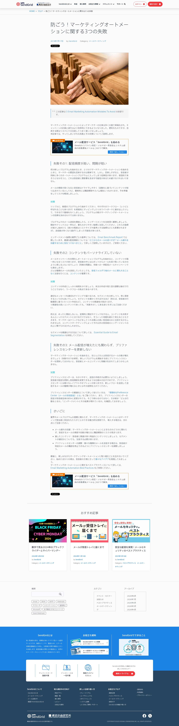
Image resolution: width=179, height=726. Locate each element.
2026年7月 (131, 599)
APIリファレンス (86, 699)
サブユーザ (36, 605)
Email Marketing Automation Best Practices (72, 468)
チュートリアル (85, 693)
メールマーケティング (97, 41)
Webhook (61, 601)
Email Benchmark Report (110, 237)
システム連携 (84, 702)
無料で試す (154, 4)
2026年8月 (131, 596)
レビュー (58, 702)
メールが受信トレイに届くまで (88, 547)
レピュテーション (50, 605)
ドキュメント (107, 4)
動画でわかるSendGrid (36, 702)
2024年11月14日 (79, 556)
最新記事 (112, 693)
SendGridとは (64, 4)
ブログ (40, 11)
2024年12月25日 (38, 556)
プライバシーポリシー (144, 695)
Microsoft (36, 609)
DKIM (43, 601)
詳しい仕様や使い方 (87, 689)
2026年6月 (131, 603)
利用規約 (140, 692)
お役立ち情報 (93, 4)
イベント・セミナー (104, 596)
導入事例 (83, 4)
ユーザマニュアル (86, 696)
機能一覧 (58, 696)
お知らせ (100, 599)
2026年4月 (131, 609)
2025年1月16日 (120, 556)
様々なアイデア (102, 459)
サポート (120, 4)
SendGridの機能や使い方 (117, 705)
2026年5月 (131, 606)
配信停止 (63, 605)
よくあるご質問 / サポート (89, 705)
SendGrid (73, 41)
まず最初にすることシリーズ (53, 609)
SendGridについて (34, 689)
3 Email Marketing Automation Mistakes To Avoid (90, 111)
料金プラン (58, 693)
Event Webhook (39, 613)
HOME (32, 11)
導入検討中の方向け (61, 689)
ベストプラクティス (129, 563)
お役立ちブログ (114, 689)
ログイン (138, 4)
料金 (75, 4)
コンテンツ (75, 273)
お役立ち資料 (59, 705)
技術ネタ (112, 702)
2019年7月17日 (57, 41)
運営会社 (140, 689)
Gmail (35, 601)
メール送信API (33, 699)
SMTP (51, 601)
